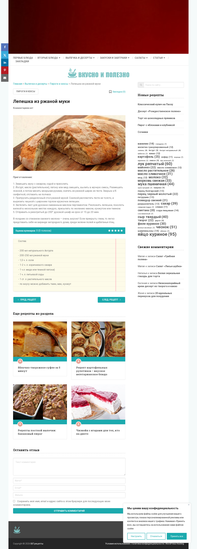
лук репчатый (155, 163)
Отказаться (156, 536)
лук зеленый (167, 161)
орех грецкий (145, 188)
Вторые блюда (48, 57)
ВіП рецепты (37, 543)
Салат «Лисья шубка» (169, 266)
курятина (143, 161)
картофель (149, 156)
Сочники (143, 132)
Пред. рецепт (28, 299)
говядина (161, 144)
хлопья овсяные (146, 228)
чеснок (166, 227)
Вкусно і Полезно (99, 70)
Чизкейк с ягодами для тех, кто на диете (98, 432)
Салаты (140, 57)
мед (142, 177)
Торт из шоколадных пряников (156, 118)
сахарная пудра (146, 207)
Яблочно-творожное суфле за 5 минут (39, 369)
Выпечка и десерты (79, 57)
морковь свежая (154, 180)
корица (178, 157)
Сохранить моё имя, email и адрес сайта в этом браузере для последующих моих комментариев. (61, 503)
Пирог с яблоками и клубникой (156, 125)
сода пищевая (167, 210)
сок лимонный (145, 214)
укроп (159, 221)
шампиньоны (148, 230)
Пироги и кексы (59, 83)
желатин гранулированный (155, 147)
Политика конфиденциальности (147, 543)
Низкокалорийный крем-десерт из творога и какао (159, 285)
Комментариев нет (23, 108)
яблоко (164, 231)
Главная (17, 83)
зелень (142, 150)
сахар (169, 203)
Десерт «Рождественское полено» (159, 111)
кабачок (143, 154)
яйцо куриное (157, 234)
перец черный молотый (158, 194)
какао (154, 153)
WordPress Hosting (174, 543)
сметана (146, 210)
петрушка (146, 197)
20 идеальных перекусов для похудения (155, 295)
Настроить (136, 536)
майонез (147, 167)
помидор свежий (153, 200)
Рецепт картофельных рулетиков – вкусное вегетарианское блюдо (91, 371)
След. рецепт (110, 299)
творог (146, 220)
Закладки (22, 61)
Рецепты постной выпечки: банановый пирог (37, 432)
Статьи (158, 57)
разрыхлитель (148, 203)
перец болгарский (151, 191)
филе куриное (152, 223)
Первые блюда (23, 57)
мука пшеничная (156, 184)
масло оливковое (169, 167)
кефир (167, 157)
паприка (159, 188)
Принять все (177, 536)
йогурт (153, 150)
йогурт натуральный (170, 150)
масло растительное (156, 170)
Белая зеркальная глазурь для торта (159, 275)
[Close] (188, 504)
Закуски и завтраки (113, 57)
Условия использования (117, 543)
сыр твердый (153, 216)
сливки (161, 207)
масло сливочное (155, 173)
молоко (158, 177)
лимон (154, 160)
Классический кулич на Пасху (155, 104)
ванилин (146, 143)
